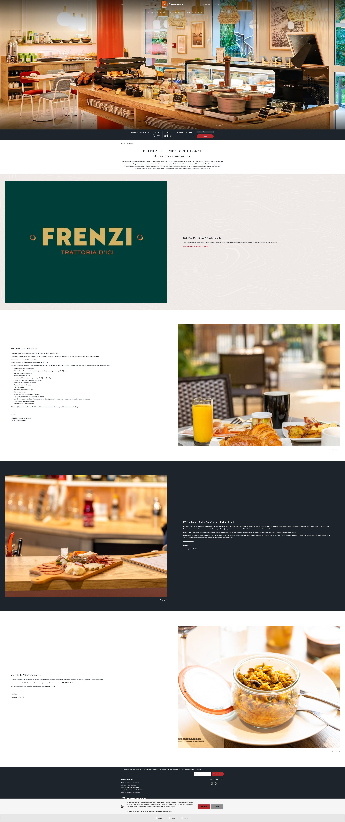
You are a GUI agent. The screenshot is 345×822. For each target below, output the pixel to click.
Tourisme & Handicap (152, 769)
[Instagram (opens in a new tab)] (215, 783)
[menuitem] (146, 12)
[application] (172, 810)
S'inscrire (218, 774)
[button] (156, 134)
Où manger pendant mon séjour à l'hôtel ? (196, 246)
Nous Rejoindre (188, 769)
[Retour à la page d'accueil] (172, 4)
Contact (199, 769)
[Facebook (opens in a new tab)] (211, 783)
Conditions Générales (171, 769)
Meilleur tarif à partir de (140, 132)
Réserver (205, 136)
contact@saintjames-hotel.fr (132, 792)
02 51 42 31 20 (206, 4)
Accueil (123, 143)
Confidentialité (128, 769)
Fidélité (139, 769)
